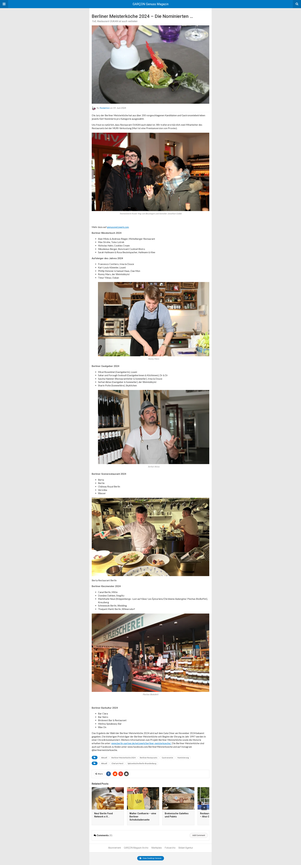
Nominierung (183, 757)
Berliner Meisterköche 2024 (123, 757)
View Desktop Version (151, 858)
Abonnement (114, 848)
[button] (4, 4)
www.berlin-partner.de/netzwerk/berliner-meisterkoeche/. (141, 743)
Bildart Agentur (186, 848)
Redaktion (105, 108)
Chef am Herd (117, 763)
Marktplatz (156, 848)
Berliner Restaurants (148, 757)
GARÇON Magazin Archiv (136, 848)
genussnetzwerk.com (118, 227)
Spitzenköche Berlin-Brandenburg (142, 763)
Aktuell (104, 757)
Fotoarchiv (170, 848)
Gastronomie (167, 757)
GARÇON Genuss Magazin (151, 4)
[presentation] (204, 807)
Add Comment (198, 835)
